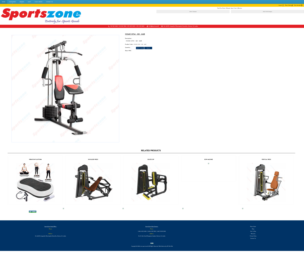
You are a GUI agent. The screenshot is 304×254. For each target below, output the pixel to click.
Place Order (38, 1)
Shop (29, 1)
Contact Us (49, 1)
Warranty (253, 233)
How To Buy (253, 231)
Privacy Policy (253, 236)
